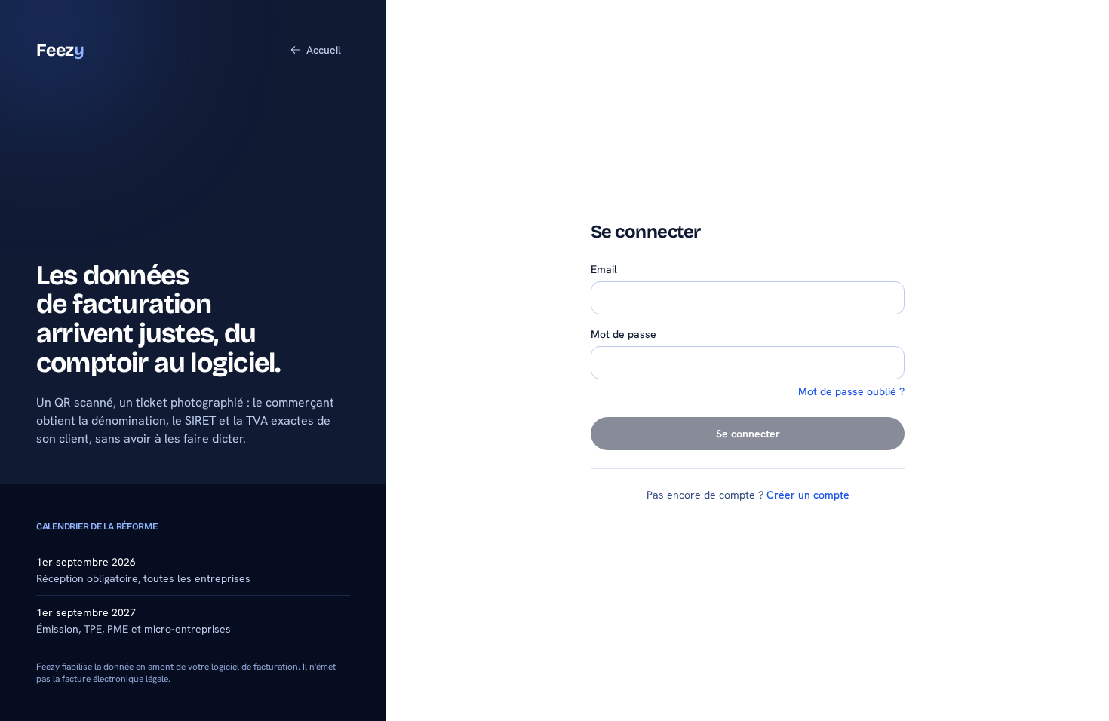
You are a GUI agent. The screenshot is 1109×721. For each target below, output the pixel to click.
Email (604, 269)
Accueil (323, 50)
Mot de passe (623, 334)
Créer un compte (807, 495)
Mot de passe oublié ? (851, 391)
